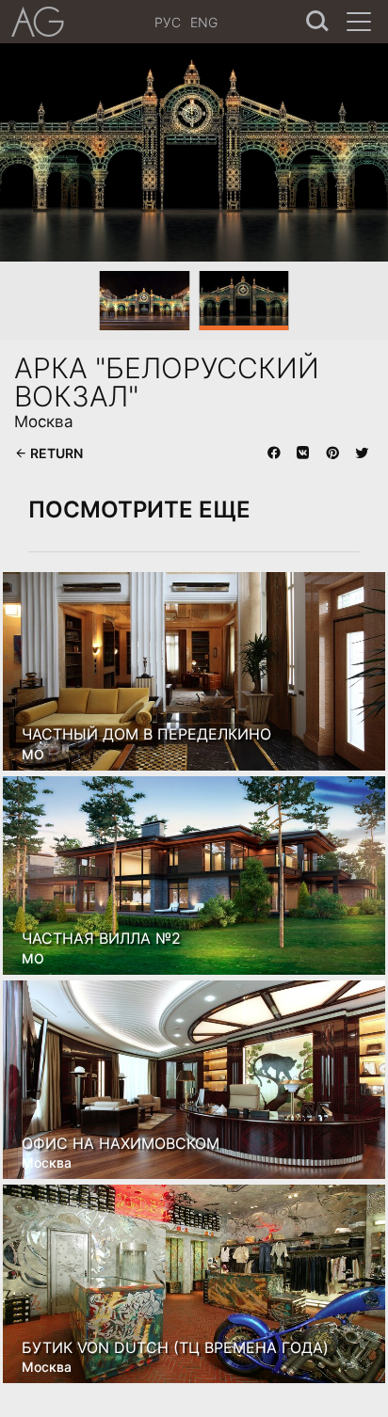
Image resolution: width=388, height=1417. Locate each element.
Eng (204, 22)
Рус (167, 22)
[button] (37, 152)
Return (55, 453)
